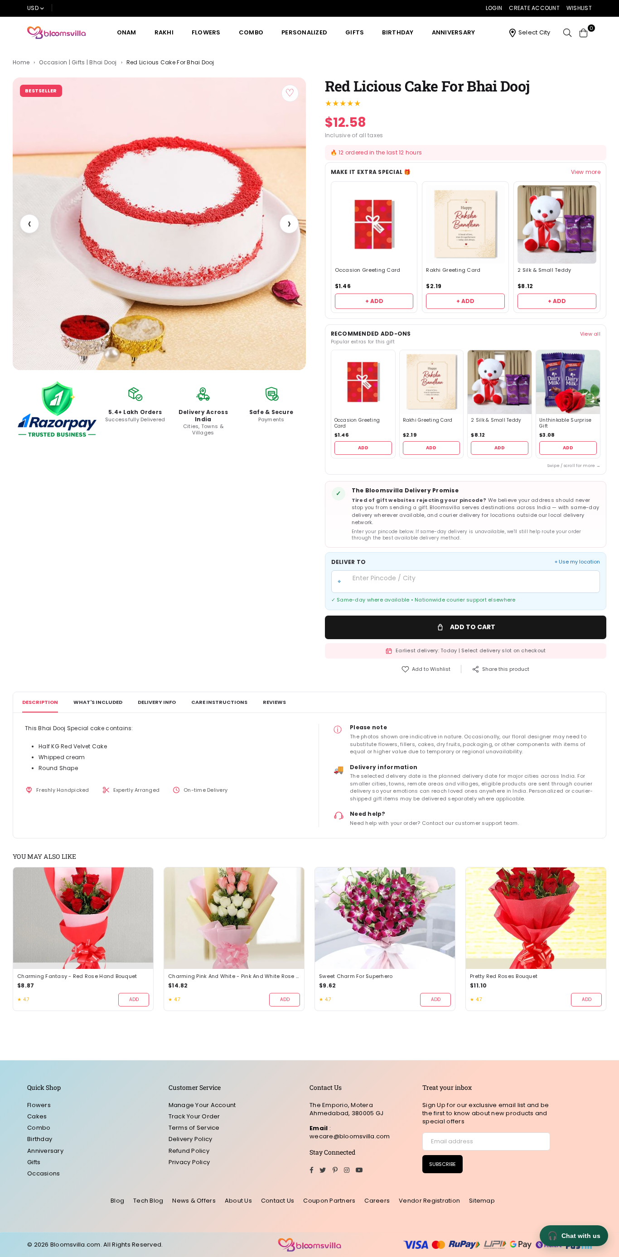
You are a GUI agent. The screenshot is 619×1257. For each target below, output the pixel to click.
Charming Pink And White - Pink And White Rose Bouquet (234, 976)
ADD (363, 447)
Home (21, 62)
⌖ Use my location (577, 562)
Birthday (397, 32)
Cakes (37, 1116)
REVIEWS (274, 702)
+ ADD (374, 301)
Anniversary (453, 32)
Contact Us (278, 1200)
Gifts (354, 32)
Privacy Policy (189, 1162)
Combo (251, 32)
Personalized (304, 32)
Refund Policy (189, 1150)
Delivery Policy (191, 1139)
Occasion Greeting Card (368, 270)
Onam (126, 32)
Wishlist (579, 8)
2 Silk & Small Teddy (544, 270)
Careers (377, 1200)
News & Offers (193, 1200)
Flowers (206, 32)
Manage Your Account (202, 1105)
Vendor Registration (429, 1200)
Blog (117, 1200)
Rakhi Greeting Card (453, 270)
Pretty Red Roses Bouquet (503, 976)
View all (590, 333)
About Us (238, 1200)
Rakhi (164, 32)
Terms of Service (194, 1127)
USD (33, 8)
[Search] (567, 32)
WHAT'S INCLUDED (97, 702)
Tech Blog (148, 1200)
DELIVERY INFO (157, 702)
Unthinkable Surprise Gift (565, 423)
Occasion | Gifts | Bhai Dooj (77, 62)
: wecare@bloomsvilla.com (350, 1132)
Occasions (43, 1173)
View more (585, 172)
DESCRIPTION (40, 702)
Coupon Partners (329, 1200)
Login (494, 8)
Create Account (534, 8)
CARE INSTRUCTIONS (219, 702)
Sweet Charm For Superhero (356, 976)
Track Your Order (194, 1116)
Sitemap (482, 1200)
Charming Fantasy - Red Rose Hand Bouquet (77, 976)
